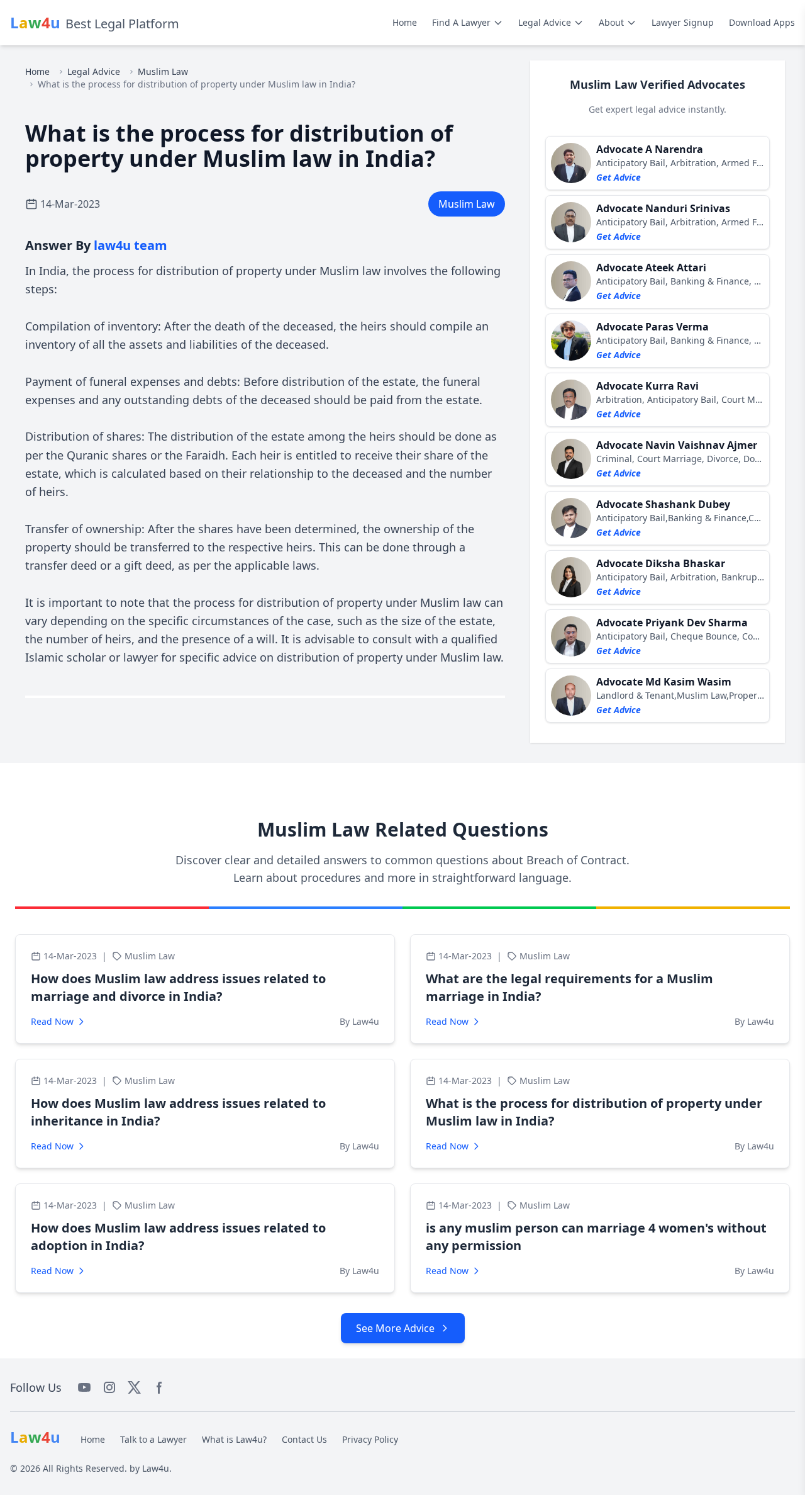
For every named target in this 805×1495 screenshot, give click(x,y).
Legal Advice (544, 22)
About (611, 22)
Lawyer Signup (683, 22)
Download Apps (762, 22)
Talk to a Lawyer (153, 1439)
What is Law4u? (234, 1439)
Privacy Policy (370, 1439)
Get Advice (618, 177)
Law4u (155, 1468)
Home (404, 22)
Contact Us (304, 1439)
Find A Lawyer (461, 22)
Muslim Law (163, 71)
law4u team (130, 245)
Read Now (52, 1021)
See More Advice (395, 1328)
